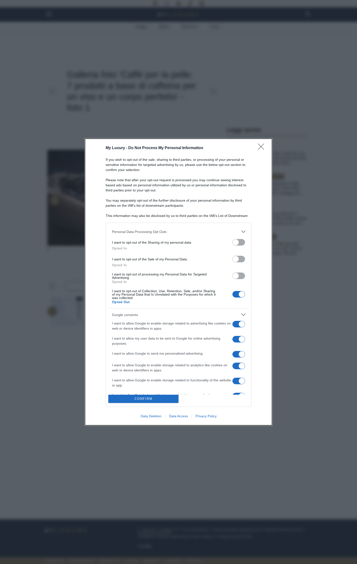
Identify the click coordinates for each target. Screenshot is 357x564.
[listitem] (178, 231)
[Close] (262, 148)
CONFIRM (144, 399)
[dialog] (178, 282)
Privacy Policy (206, 416)
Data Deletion (151, 416)
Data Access (178, 416)
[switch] (238, 242)
